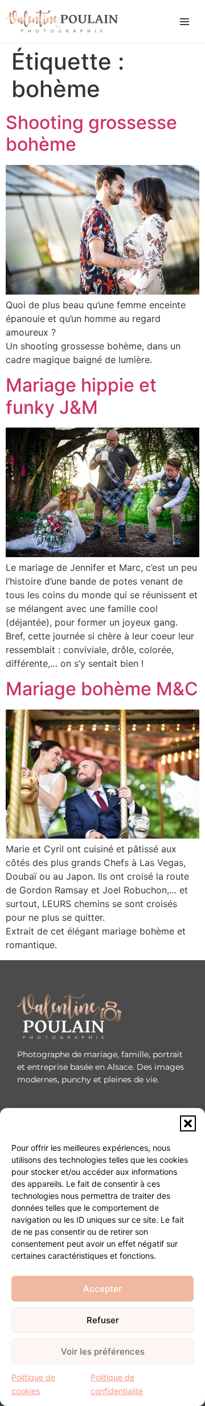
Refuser (103, 1320)
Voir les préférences (103, 1351)
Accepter (102, 1288)
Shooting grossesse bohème (91, 133)
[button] (188, 1123)
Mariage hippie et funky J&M (81, 396)
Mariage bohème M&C (102, 689)
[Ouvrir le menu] (184, 22)
